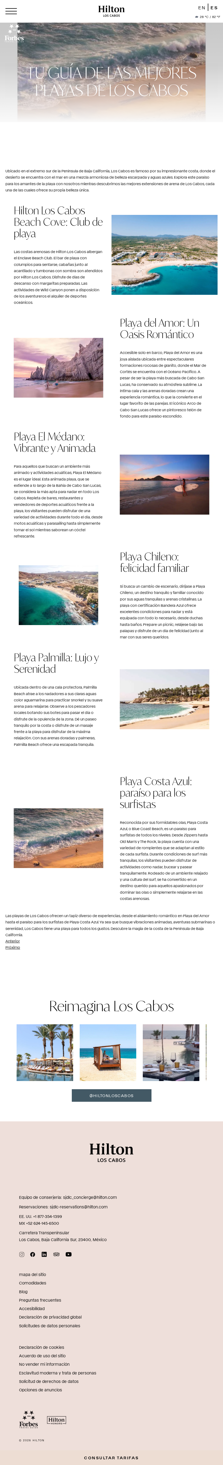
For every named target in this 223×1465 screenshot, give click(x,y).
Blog (23, 1291)
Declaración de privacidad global (50, 1316)
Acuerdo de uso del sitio (42, 1355)
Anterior (12, 941)
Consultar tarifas (111, 1457)
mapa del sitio (32, 1274)
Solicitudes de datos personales (49, 1325)
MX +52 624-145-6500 (39, 1223)
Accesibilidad (32, 1308)
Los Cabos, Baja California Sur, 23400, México (63, 1239)
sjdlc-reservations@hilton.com (79, 1206)
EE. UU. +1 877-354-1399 (40, 1216)
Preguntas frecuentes (40, 1300)
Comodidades (32, 1282)
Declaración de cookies (41, 1347)
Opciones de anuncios (40, 1389)
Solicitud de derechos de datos (49, 1381)
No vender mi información (44, 1364)
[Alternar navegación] (11, 11)
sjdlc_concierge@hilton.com (90, 1197)
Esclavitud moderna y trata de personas (57, 1372)
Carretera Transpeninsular (44, 1232)
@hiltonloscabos (111, 1095)
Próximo (12, 947)
